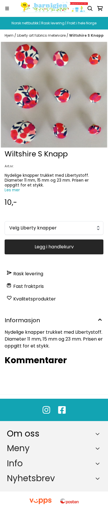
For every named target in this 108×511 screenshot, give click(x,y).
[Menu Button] (7, 8)
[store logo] (54, 8)
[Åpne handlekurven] (100, 8)
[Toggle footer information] (99, 434)
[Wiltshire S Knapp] (54, 95)
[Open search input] (90, 8)
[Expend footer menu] (98, 448)
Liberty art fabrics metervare (42, 35)
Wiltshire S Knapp (86, 35)
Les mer (12, 190)
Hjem (9, 35)
